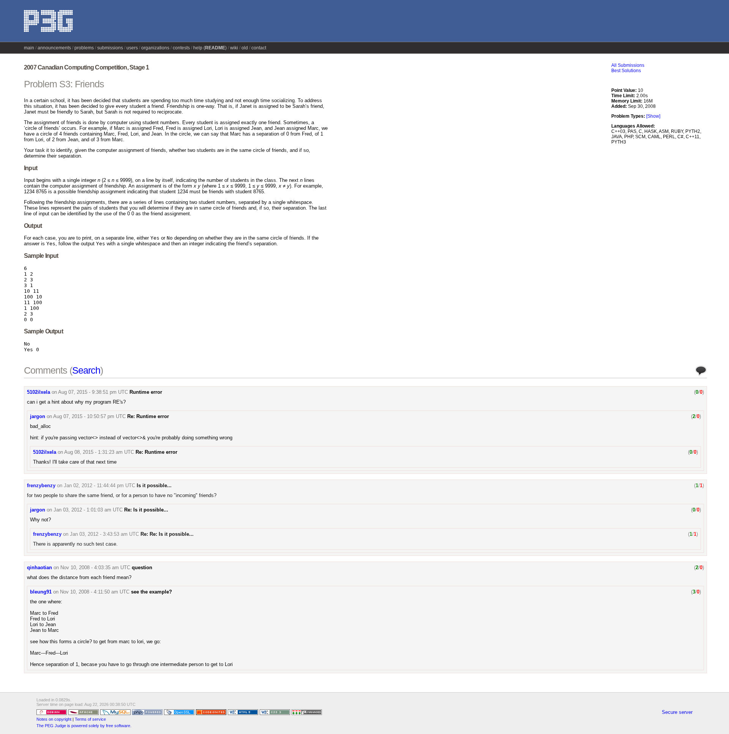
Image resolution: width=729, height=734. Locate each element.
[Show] (653, 116)
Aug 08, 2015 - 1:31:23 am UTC (99, 452)
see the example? (151, 592)
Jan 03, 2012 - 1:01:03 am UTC (88, 510)
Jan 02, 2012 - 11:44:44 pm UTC (99, 485)
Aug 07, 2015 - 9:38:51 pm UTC (93, 392)
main (29, 48)
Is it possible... (154, 485)
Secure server (677, 712)
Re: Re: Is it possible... (167, 534)
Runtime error (145, 392)
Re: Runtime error (148, 416)
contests (181, 48)
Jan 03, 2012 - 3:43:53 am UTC (104, 534)
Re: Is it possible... (146, 510)
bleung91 (41, 592)
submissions (110, 48)
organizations (155, 48)
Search (86, 370)
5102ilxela (38, 392)
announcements (54, 48)
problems (84, 48)
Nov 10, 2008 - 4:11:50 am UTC (94, 592)
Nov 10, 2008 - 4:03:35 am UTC (95, 567)
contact (258, 48)
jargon (37, 416)
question (142, 567)
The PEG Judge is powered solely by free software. (83, 725)
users (132, 48)
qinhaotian (39, 567)
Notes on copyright (53, 719)
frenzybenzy (41, 485)
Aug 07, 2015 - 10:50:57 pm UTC (89, 416)
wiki (234, 48)
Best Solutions (626, 70)
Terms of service (90, 719)
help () (210, 48)
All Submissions (627, 65)
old (244, 48)
